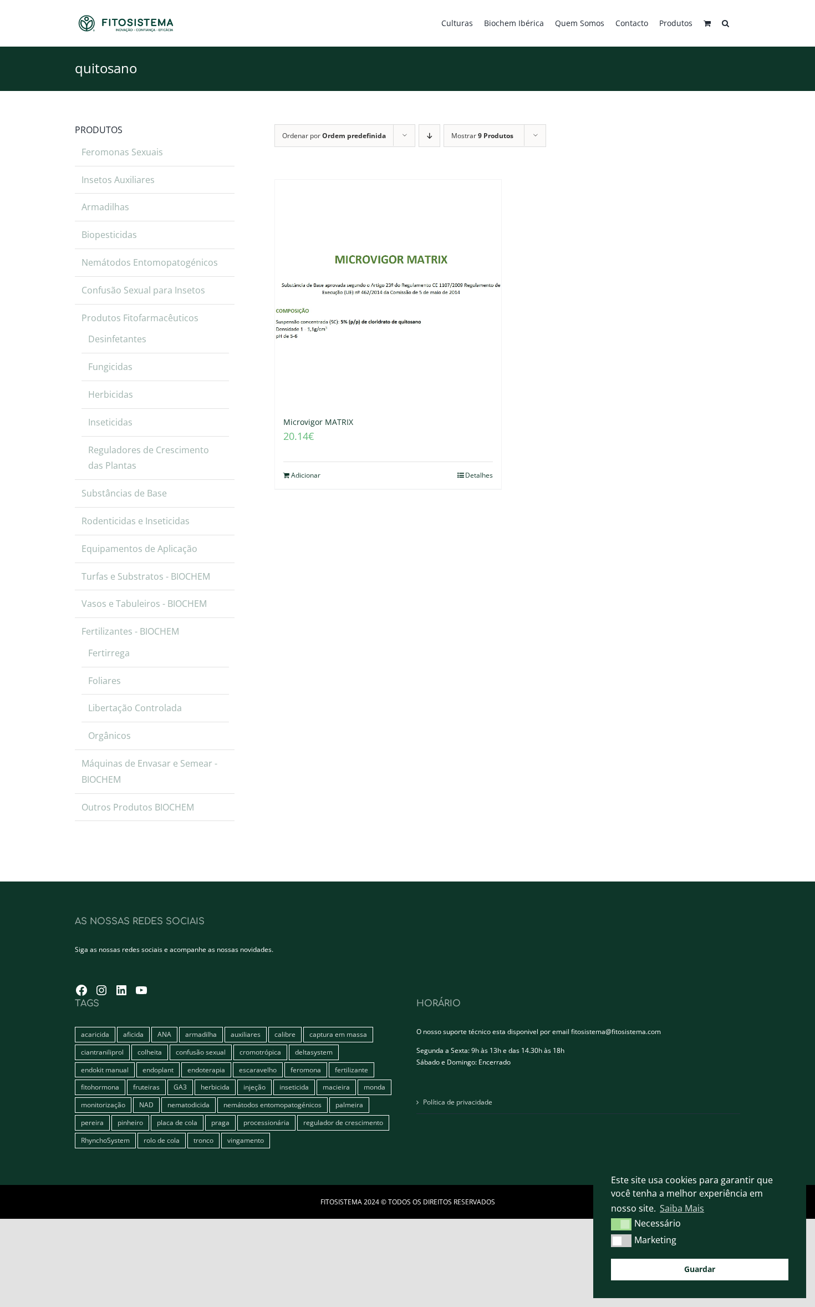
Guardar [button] (699, 1269)
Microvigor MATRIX (318, 422)
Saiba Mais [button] (682, 1208)
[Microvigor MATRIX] (388, 293)
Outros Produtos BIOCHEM (137, 807)
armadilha (201, 1034)
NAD (146, 1105)
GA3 (180, 1087)
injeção (254, 1087)
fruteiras (146, 1087)
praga (220, 1122)
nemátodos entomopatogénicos (272, 1105)
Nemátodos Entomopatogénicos (149, 262)
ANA (164, 1034)
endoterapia (206, 1070)
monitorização (103, 1105)
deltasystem (314, 1052)
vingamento (245, 1140)
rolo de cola (162, 1140)
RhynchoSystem (105, 1140)
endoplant (158, 1070)
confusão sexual (201, 1052)
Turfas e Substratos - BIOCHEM (145, 576)
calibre (285, 1034)
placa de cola (177, 1122)
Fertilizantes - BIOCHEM (130, 631)
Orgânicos (109, 736)
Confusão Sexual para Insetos (143, 290)
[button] (725, 23)
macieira (336, 1087)
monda (374, 1087)
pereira (92, 1122)
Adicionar (305, 475)
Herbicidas (110, 394)
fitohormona (100, 1087)
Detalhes (479, 475)
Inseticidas (110, 422)
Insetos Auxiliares (118, 180)
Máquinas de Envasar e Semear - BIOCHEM (149, 771)
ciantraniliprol (102, 1052)
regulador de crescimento (343, 1122)
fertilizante (351, 1070)
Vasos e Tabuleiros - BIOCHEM (144, 603)
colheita (149, 1052)
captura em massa (338, 1034)
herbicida (215, 1087)
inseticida (294, 1087)
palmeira (349, 1105)
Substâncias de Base (124, 493)
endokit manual (105, 1070)
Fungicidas (110, 367)
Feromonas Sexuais (122, 152)
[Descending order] (429, 135)
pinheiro (130, 1122)
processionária (266, 1122)
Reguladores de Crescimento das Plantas (148, 458)
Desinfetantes (117, 339)
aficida (133, 1034)
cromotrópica (260, 1052)
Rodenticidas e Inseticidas (135, 521)
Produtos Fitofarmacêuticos (139, 318)
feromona (306, 1070)
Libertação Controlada (135, 708)
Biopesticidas (109, 235)
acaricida (95, 1034)
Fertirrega (109, 653)
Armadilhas (105, 207)
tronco (203, 1140)
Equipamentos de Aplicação (139, 549)
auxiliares (246, 1034)
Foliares (104, 681)
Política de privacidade (457, 1102)
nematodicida (188, 1105)
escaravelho (258, 1070)
